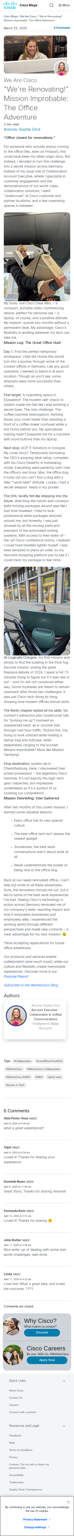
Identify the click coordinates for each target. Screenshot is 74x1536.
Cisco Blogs (28, 5)
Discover (42, 1332)
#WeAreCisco (14, 1069)
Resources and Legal (24, 1426)
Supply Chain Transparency (25, 1489)
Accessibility (16, 1475)
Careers (14, 1404)
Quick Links (17, 1380)
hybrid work (54, 1077)
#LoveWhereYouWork (49, 1061)
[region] (37, 1516)
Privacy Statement (35, 1519)
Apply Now (47, 1360)
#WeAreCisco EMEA (18, 1077)
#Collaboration (22, 1061)
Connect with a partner (22, 1412)
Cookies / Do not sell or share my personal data (29, 1466)
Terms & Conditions (20, 1449)
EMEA (39, 1077)
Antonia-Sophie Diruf (22, 129)
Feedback (15, 1435)
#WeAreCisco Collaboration (43, 1069)
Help (12, 1442)
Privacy (13, 1457)
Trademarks (16, 1482)
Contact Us (15, 1397)
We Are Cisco (28, 16)
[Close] (68, 1502)
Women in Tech (15, 1085)
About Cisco (16, 1390)
